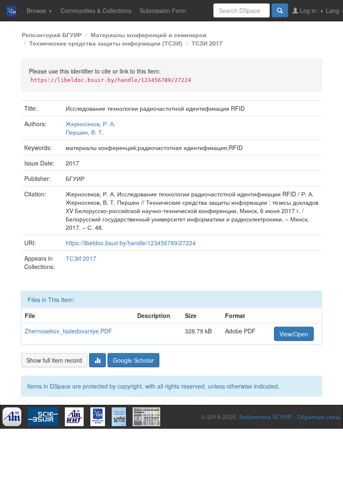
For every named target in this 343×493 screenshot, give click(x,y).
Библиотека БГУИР (265, 416)
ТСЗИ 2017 (207, 43)
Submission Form (163, 10)
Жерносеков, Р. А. (90, 123)
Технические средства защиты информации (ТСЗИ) (105, 43)
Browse (37, 10)
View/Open (293, 334)
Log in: (309, 10)
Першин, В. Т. (85, 132)
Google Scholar (133, 360)
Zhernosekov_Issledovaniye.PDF (68, 331)
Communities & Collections (96, 10)
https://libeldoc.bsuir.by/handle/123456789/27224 (131, 243)
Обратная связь (318, 416)
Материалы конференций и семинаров (149, 34)
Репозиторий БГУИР (52, 34)
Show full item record (54, 360)
